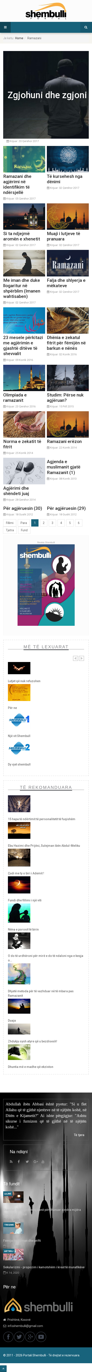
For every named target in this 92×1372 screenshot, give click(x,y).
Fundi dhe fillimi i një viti (25, 900)
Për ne (12, 708)
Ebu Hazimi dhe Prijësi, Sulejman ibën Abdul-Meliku (44, 845)
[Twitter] (29, 1162)
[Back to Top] (3, 1368)
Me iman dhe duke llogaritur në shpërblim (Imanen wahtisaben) (21, 288)
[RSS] (13, 1162)
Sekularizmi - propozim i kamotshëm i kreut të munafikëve (44, 1267)
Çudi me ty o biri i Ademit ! (26, 873)
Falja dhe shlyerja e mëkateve (66, 283)
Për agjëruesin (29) (66, 508)
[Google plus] (37, 1162)
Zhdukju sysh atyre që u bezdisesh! (32, 1041)
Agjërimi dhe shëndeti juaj (16, 491)
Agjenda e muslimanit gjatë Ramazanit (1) (63, 467)
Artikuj (8, 1251)
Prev (75, 658)
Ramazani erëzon (64, 441)
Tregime (9, 1225)
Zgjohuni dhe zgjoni (47, 95)
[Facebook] (21, 1162)
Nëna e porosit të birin (23, 929)
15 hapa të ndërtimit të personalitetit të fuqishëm (41, 819)
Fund (24, 530)
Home (19, 38)
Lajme (7, 1194)
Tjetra (10, 530)
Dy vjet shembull (19, 764)
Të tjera (79, 1135)
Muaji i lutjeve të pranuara (63, 236)
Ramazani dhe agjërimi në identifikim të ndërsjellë (17, 184)
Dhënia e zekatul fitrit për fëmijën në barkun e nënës (66, 343)
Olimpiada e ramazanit (15, 397)
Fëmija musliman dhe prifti (22, 1240)
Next (81, 658)
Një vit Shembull (19, 736)
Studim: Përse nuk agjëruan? (65, 397)
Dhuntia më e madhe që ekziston (30, 1067)
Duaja (12, 1020)
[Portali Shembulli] (46, 11)
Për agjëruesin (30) (22, 508)
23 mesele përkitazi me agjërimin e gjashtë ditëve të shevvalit (23, 345)
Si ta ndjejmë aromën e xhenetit (21, 236)
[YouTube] (45, 1162)
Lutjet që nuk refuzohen (24, 681)
